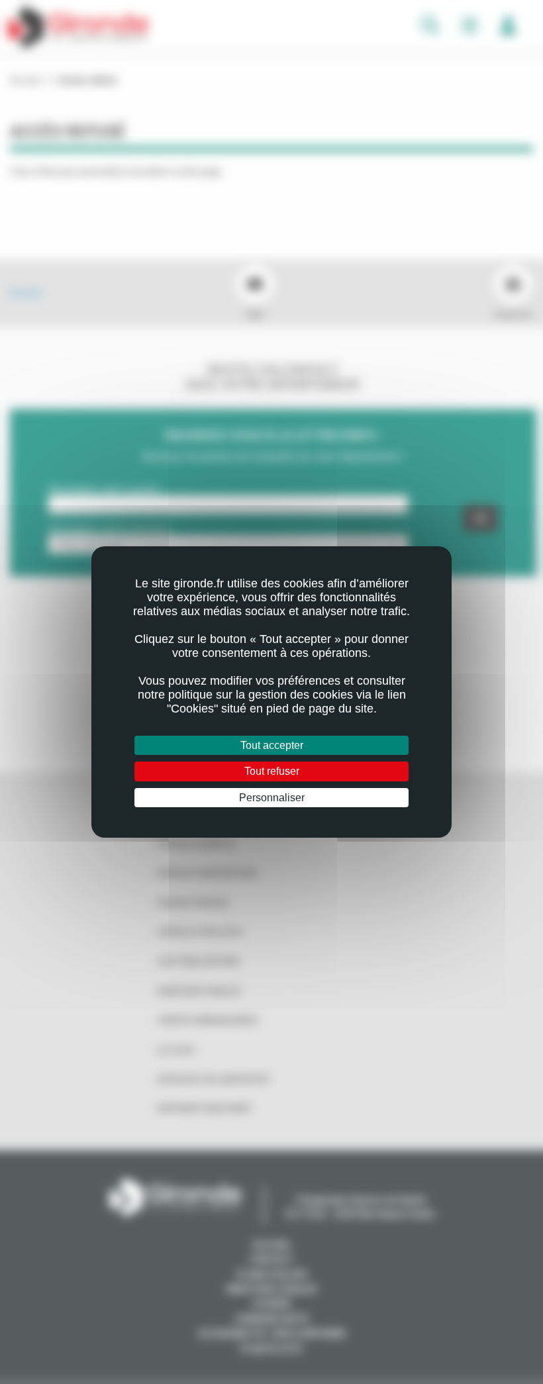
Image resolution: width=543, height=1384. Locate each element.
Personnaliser (272, 797)
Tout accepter (271, 745)
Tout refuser (271, 771)
